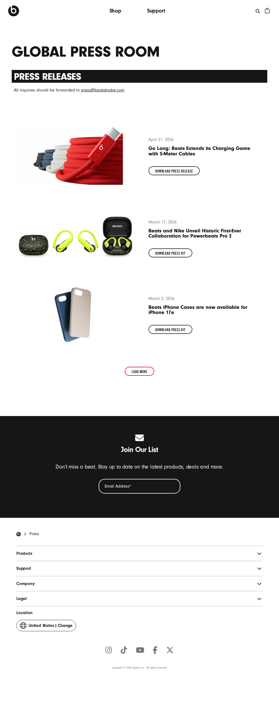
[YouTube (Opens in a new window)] (140, 650)
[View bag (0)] (267, 10)
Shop (115, 11)
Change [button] (50, 627)
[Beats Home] (13, 10)
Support (156, 11)
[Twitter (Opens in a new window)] (170, 650)
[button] (139, 371)
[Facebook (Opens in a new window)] (155, 650)
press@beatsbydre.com (103, 90)
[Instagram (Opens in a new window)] (108, 650)
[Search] (258, 10)
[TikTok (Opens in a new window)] (124, 650)
